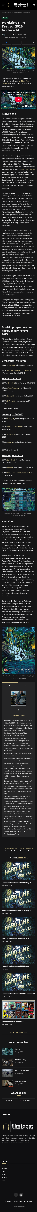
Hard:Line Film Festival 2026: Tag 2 (16, 938)
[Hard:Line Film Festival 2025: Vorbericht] (18, 58)
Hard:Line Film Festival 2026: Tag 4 (16, 883)
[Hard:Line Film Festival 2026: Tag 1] (18, 954)
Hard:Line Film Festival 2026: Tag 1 (16, 966)
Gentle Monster (21, 1081)
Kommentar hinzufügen (18, 1032)
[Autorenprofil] (10, 685)
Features (4, 1177)
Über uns (4, 1168)
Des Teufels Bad (11, 851)
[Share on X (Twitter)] (26, 43)
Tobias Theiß (13, 35)
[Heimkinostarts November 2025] (18, 1009)
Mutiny (17, 1049)
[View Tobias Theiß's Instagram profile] (18, 710)
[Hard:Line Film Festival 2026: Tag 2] (18, 926)
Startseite (4, 12)
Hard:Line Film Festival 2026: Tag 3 (16, 910)
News (5, 18)
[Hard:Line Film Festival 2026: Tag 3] (18, 898)
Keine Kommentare (9, 37)
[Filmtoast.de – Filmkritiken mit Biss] (18, 5)
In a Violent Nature (28, 169)
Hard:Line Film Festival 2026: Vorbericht (18, 994)
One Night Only (20, 1060)
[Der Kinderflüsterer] (7, 1073)
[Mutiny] (7, 1051)
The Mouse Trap (26, 851)
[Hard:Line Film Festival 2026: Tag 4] (18, 871)
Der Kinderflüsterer (22, 1070)
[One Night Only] (7, 1062)
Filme (3, 1171)
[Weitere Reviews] (26, 685)
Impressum (28, 1201)
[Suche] (34, 5)
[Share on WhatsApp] (16, 43)
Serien (4, 1174)
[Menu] (3, 5)
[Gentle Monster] (7, 1083)
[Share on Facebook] (6, 43)
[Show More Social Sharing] (33, 43)
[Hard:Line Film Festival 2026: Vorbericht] (18, 982)
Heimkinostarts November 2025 (15, 1022)
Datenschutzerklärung (13, 1201)
